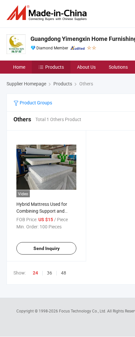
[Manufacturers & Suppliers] (48, 13)
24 (35, 272)
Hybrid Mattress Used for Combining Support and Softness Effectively (41, 211)
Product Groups (35, 102)
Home (19, 67)
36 (49, 273)
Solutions (118, 67)
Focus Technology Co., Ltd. (83, 310)
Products (54, 67)
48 (63, 273)
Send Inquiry (46, 248)
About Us (86, 67)
